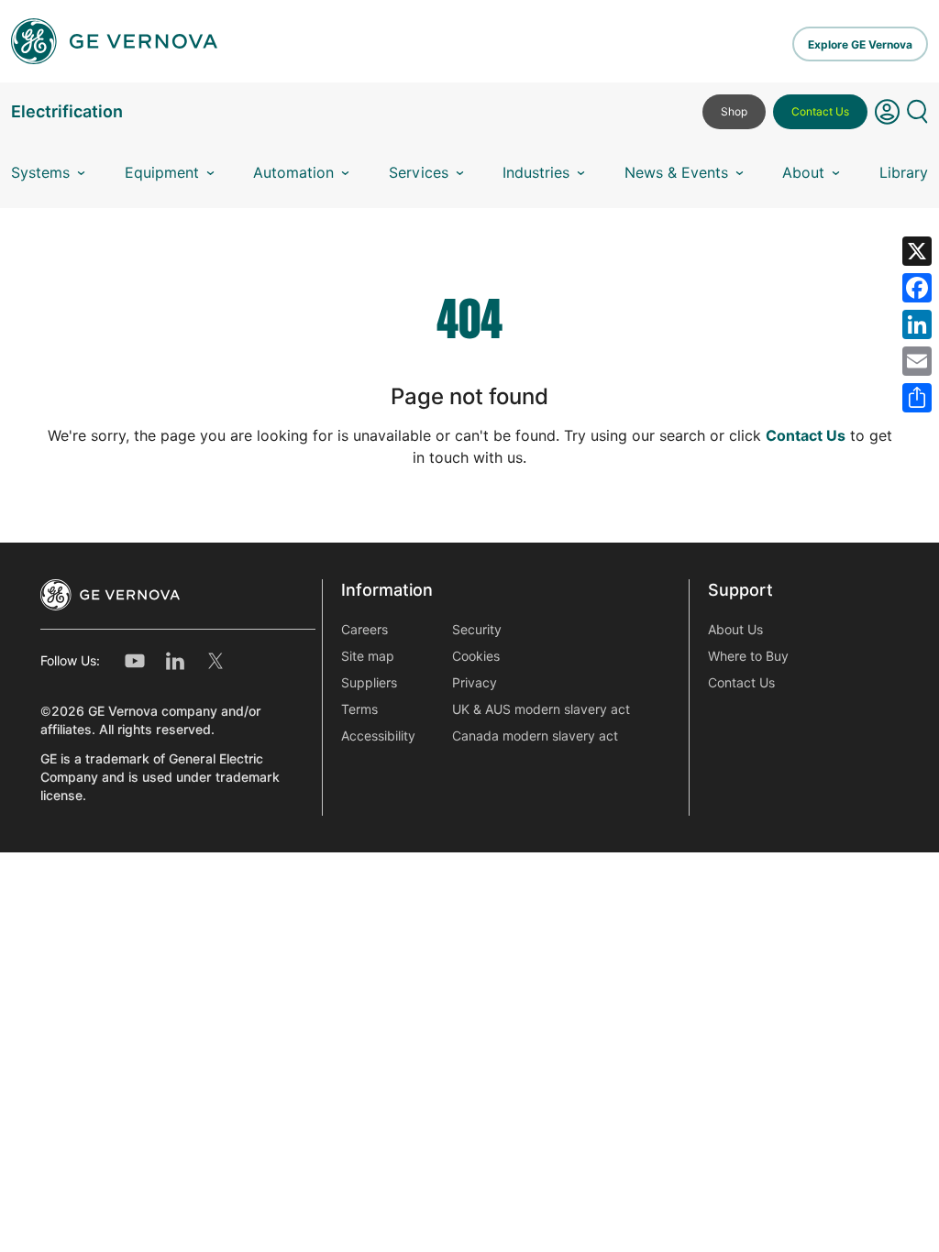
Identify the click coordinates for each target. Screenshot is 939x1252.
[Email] (917, 361)
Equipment (162, 172)
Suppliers (369, 682)
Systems (40, 172)
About (803, 172)
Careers (364, 629)
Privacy (474, 682)
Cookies (476, 656)
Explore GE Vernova (860, 44)
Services (418, 172)
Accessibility (378, 736)
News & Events (676, 172)
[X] (917, 251)
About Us (735, 629)
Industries (536, 172)
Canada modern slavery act (535, 736)
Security (477, 629)
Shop (734, 111)
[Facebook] (917, 287)
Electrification (67, 111)
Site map (367, 656)
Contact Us (820, 111)
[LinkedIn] (917, 324)
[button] (887, 119)
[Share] (917, 397)
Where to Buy (748, 656)
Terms (359, 709)
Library (903, 172)
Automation (293, 172)
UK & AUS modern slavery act (541, 709)
